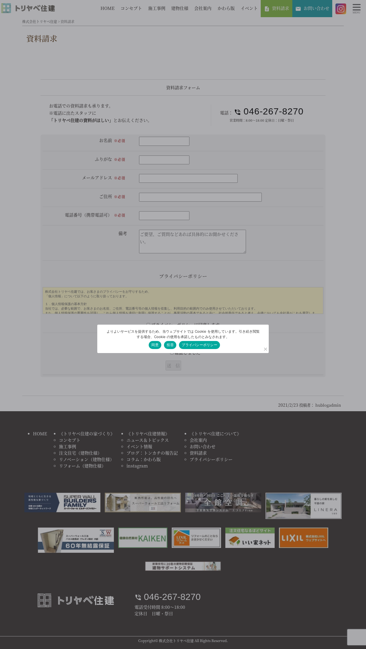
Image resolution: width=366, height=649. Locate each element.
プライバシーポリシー (199, 345)
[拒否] (265, 349)
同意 (155, 345)
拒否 (170, 345)
